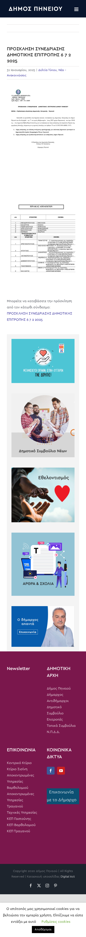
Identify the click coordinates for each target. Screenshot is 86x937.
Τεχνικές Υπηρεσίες (22, 812)
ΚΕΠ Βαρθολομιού (21, 825)
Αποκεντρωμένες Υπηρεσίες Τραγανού (20, 800)
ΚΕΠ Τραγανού (18, 831)
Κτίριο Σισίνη (17, 769)
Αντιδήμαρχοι (58, 701)
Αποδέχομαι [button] (43, 929)
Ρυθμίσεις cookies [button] (56, 921)
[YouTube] (61, 771)
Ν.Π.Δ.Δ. (53, 732)
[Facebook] (51, 771)
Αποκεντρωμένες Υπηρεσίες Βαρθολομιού (20, 781)
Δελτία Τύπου (47, 70)
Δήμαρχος (55, 694)
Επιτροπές (55, 719)
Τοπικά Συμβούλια (61, 725)
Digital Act (68, 876)
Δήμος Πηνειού (59, 688)
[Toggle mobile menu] (76, 9)
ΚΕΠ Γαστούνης (19, 819)
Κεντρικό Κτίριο (19, 763)
